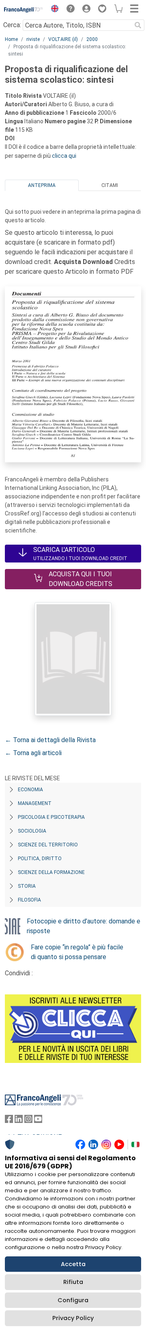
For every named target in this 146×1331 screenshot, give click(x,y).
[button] (52, 10)
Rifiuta (73, 1282)
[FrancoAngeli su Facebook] (9, 1121)
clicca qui (64, 155)
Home (11, 39)
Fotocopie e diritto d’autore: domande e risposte (83, 926)
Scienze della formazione (51, 872)
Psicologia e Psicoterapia (51, 817)
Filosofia (29, 900)
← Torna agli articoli (33, 753)
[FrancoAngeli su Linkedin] (19, 1121)
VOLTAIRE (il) (63, 39)
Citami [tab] (109, 185)
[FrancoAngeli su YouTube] (38, 1121)
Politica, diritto (40, 858)
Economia (30, 789)
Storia (27, 886)
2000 (92, 39)
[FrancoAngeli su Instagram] (28, 1121)
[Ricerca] (137, 25)
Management (35, 803)
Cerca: (12, 25)
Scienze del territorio (48, 845)
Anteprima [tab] (42, 185)
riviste (33, 39)
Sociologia (32, 831)
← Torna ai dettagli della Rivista (50, 740)
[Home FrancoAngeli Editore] (23, 9)
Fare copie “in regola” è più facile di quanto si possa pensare (77, 952)
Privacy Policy (73, 1318)
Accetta (73, 1264)
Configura (73, 1300)
